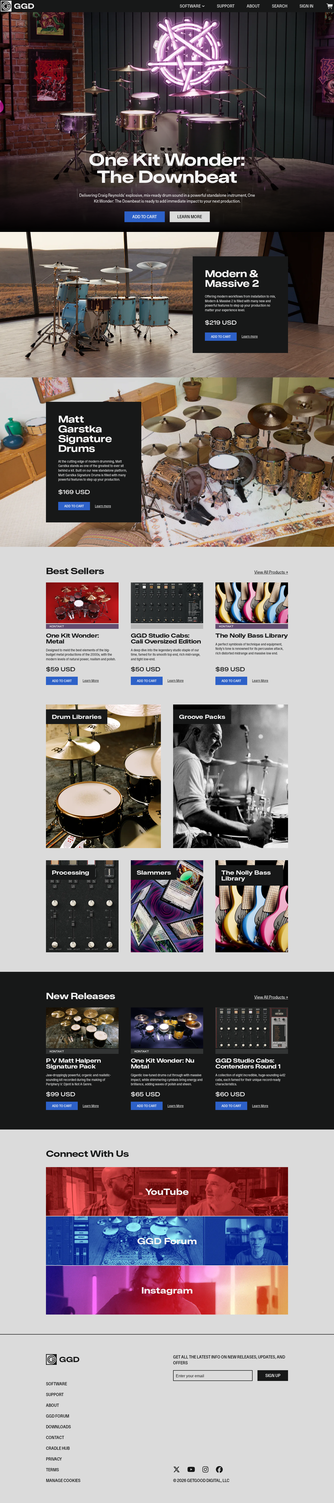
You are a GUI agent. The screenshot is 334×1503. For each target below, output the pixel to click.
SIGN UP (119, 780)
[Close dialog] (258, 715)
